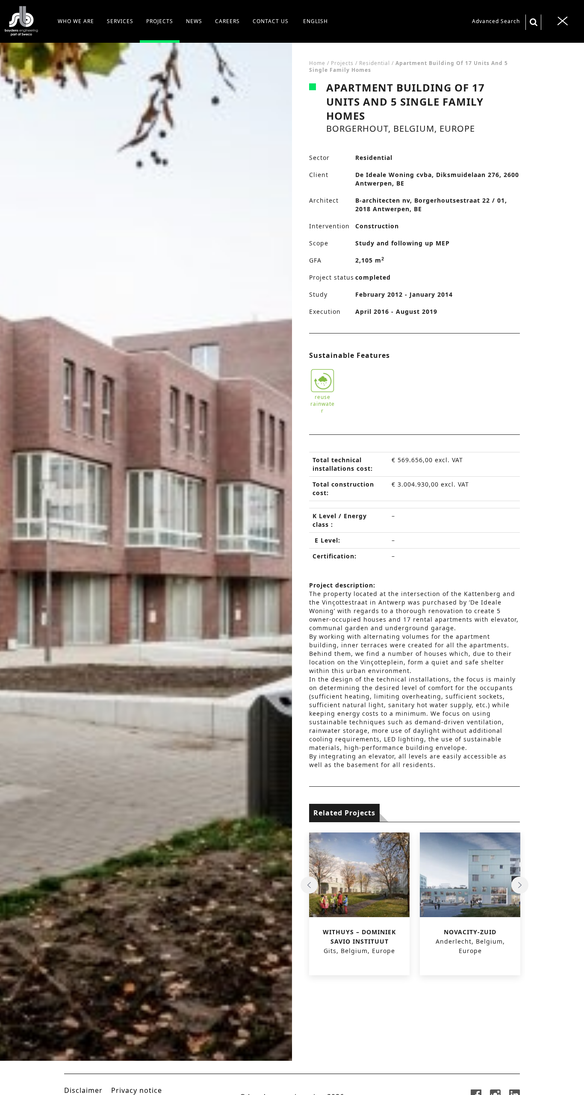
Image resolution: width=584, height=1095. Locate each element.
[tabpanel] (146, 569)
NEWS (194, 21)
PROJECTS (159, 21)
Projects (342, 63)
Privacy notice (136, 1090)
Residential (374, 63)
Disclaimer (83, 1090)
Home (317, 63)
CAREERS (227, 21)
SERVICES (120, 21)
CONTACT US (271, 21)
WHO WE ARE (76, 21)
